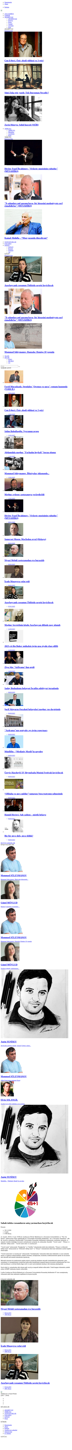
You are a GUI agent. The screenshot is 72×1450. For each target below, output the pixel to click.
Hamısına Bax (8, 31)
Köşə (9, 135)
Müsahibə (11, 132)
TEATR (6, 356)
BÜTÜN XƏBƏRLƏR (8, 843)
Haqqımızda (8, 2)
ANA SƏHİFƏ (9, 14)
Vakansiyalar (8, 1432)
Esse (9, 27)
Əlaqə (6, 4)
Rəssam (10, 249)
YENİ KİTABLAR (10, 242)
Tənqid (10, 24)
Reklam (6, 7)
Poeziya (10, 20)
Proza (10, 22)
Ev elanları (7, 1433)
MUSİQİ (11, 361)
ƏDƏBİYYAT (8, 17)
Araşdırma (11, 134)
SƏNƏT (7, 245)
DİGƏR (6, 358)
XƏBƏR (7, 15)
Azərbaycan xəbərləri (10, 1430)
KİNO (10, 359)
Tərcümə (11, 25)
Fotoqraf (10, 250)
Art (9, 252)
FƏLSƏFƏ (7, 243)
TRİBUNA (7, 128)
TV (9, 363)
